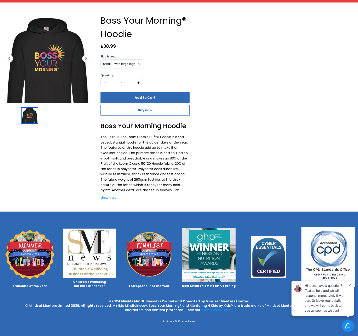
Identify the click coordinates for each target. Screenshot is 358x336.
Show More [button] (108, 198)
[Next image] (86, 58)
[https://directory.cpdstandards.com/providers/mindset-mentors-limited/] (328, 257)
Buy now (145, 110)
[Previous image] (9, 58)
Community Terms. (217, 310)
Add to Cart (145, 97)
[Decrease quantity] (105, 82)
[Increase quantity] (138, 82)
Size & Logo (108, 56)
